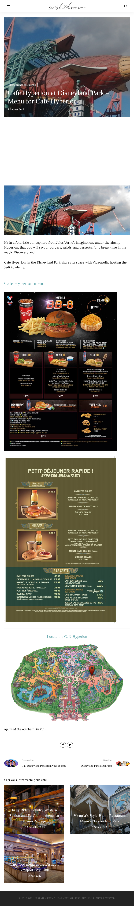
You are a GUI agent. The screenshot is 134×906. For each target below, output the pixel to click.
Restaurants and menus (22, 84)
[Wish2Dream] (67, 6)
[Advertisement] (67, 155)
